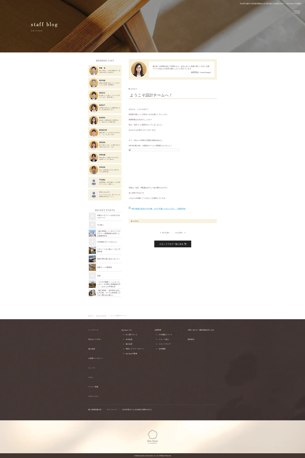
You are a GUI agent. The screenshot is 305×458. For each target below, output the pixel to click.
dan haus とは (126, 330)
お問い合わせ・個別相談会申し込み (201, 330)
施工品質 (129, 344)
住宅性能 (129, 339)
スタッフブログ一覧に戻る (171, 243)
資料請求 (191, 339)
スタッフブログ (101, 315)
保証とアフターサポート (135, 349)
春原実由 (136, 221)
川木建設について (165, 334)
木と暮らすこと (131, 334)
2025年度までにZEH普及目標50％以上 (137, 409)
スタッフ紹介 (164, 339)
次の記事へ (179, 233)
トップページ (93, 330)
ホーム (90, 315)
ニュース (91, 368)
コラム (90, 377)
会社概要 (162, 349)
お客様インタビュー (95, 358)
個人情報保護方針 (95, 409)
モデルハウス (93, 396)
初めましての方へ (95, 339)
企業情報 (158, 330)
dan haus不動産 (131, 353)
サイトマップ (112, 409)
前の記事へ (166, 233)
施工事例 (91, 349)
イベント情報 (93, 387)
